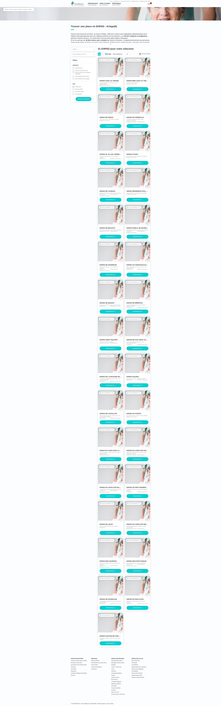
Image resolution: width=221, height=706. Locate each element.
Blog (111, 1)
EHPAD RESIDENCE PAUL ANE (138, 191)
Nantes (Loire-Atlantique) (137, 669)
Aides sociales (105, 4)
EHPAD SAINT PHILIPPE (109, 340)
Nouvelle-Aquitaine (115, 688)
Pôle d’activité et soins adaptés (82, 78)
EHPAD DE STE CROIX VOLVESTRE (140, 340)
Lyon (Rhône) (135, 664)
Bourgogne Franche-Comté (117, 662)
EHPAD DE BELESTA (107, 228)
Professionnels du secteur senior (99, 662)
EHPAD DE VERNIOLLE (135, 117)
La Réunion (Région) (116, 681)
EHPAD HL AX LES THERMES (110, 154)
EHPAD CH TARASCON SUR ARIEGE (140, 265)
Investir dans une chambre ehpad (79, 664)
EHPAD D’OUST (132, 154)
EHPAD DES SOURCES (108, 561)
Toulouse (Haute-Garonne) (138, 677)
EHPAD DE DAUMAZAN (108, 599)
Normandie (114, 685)
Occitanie (113, 690)
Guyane (113, 675)
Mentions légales (101, 703)
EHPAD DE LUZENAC (107, 191)
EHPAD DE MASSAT (107, 303)
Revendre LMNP (134, 1)
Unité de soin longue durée (81, 70)
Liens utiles (73, 669)
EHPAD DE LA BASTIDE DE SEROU (113, 377)
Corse (112, 669)
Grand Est (113, 671)
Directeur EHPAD (95, 660)
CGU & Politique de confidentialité (89, 703)
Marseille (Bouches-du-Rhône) (139, 667)
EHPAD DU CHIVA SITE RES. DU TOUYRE (142, 450)
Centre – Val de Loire (116, 667)
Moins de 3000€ (79, 89)
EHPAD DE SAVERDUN (108, 265)
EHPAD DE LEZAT (106, 524)
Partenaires (73, 671)
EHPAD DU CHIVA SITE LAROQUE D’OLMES (116, 450)
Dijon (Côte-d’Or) (136, 660)
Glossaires (73, 667)
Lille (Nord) (134, 662)
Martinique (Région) (116, 683)
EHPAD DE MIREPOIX (135, 303)
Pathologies (116, 4)
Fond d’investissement (96, 667)
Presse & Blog (94, 664)
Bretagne (113, 664)
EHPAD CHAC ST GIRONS (109, 81)
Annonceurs (94, 669)
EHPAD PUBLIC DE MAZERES (138, 228)
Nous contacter (109, 703)
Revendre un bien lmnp (76, 662)
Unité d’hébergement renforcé (82, 76)
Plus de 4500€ (78, 94)
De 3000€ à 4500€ (79, 91)
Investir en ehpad (125, 1)
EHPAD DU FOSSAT (134, 413)
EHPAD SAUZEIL (133, 377)
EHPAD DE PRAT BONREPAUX (138, 487)
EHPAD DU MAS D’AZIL (135, 599)
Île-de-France (114, 679)
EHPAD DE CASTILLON (108, 413)
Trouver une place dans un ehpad (79, 660)
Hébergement (93, 4)
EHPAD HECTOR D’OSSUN (136, 561)
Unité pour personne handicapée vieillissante (83, 73)
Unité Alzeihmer (78, 68)
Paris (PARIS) (135, 671)
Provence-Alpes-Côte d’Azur (118, 694)
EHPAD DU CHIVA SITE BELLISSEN (140, 524)
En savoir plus (110, 89)
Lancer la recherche (84, 99)
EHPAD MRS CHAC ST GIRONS (138, 81)
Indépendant (78, 86)
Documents (116, 1)
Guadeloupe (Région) (116, 673)
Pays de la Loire (115, 692)
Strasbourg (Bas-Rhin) (137, 675)
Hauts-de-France (115, 677)
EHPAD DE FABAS (106, 117)
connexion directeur (145, 1)
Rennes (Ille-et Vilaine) (137, 673)
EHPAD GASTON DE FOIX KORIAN (112, 636)
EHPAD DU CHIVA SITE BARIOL (111, 487)
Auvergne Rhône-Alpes (116, 660)
